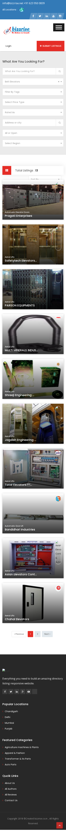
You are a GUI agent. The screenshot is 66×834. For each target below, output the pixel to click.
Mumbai (9, 723)
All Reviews (11, 794)
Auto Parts (10, 764)
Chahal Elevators (17, 619)
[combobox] (33, 81)
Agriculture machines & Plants (22, 747)
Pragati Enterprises (18, 216)
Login (8, 46)
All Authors (10, 788)
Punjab (8, 728)
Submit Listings (51, 46)
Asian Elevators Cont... (21, 574)
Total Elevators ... (18, 485)
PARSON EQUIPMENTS (20, 305)
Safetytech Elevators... (21, 261)
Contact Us (11, 800)
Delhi (7, 717)
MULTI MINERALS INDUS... (21, 350)
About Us (10, 783)
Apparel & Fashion (15, 753)
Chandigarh (11, 711)
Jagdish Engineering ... (20, 440)
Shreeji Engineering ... (19, 395)
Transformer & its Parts (18, 758)
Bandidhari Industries (20, 529)
